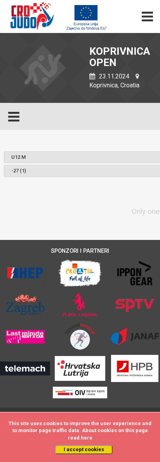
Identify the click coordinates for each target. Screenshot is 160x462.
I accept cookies (84, 449)
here (86, 438)
